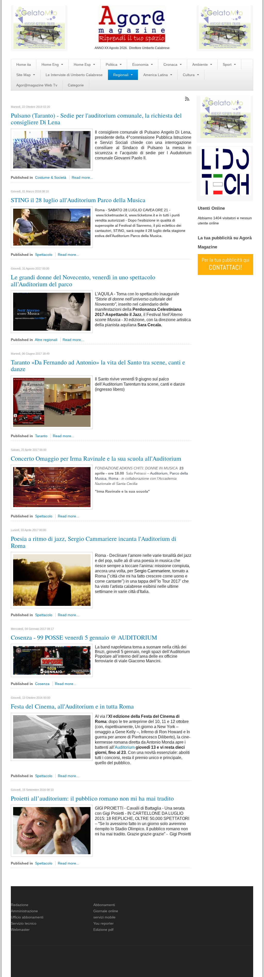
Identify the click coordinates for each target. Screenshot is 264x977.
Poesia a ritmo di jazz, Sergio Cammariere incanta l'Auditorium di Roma (93, 541)
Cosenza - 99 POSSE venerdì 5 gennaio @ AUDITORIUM (84, 637)
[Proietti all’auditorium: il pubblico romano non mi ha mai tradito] (52, 830)
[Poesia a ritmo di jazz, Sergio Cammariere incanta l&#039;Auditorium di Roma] (52, 580)
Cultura (189, 75)
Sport (228, 64)
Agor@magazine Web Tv (36, 85)
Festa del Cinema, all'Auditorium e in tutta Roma (72, 706)
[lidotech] (225, 170)
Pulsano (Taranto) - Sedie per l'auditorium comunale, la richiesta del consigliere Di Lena (96, 118)
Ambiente (200, 64)
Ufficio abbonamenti (27, 917)
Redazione (19, 905)
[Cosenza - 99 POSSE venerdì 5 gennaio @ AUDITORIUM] (52, 660)
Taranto (41, 436)
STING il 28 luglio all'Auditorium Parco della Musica (78, 200)
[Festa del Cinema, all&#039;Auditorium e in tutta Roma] (52, 737)
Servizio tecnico (23, 923)
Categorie (76, 85)
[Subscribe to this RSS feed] (187, 99)
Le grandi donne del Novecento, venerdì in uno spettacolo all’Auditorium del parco (83, 280)
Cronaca (170, 64)
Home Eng (51, 64)
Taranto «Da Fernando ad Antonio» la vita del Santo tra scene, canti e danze (98, 365)
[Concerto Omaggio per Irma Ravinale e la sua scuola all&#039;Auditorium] (52, 487)
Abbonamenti (104, 905)
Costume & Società (50, 177)
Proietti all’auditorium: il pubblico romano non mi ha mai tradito (92, 798)
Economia (141, 64)
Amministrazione (24, 911)
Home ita (23, 64)
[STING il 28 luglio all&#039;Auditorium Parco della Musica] (52, 227)
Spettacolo (43, 255)
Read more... (82, 177)
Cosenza (42, 684)
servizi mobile (104, 917)
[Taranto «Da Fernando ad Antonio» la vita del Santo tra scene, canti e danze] (52, 402)
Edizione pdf (103, 929)
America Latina (156, 75)
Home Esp (83, 64)
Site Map (24, 75)
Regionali (121, 75)
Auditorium (125, 747)
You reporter (103, 923)
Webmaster (20, 929)
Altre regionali (46, 340)
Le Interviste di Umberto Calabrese (74, 75)
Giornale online (105, 911)
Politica (112, 64)
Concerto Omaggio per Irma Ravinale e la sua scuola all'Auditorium (96, 458)
